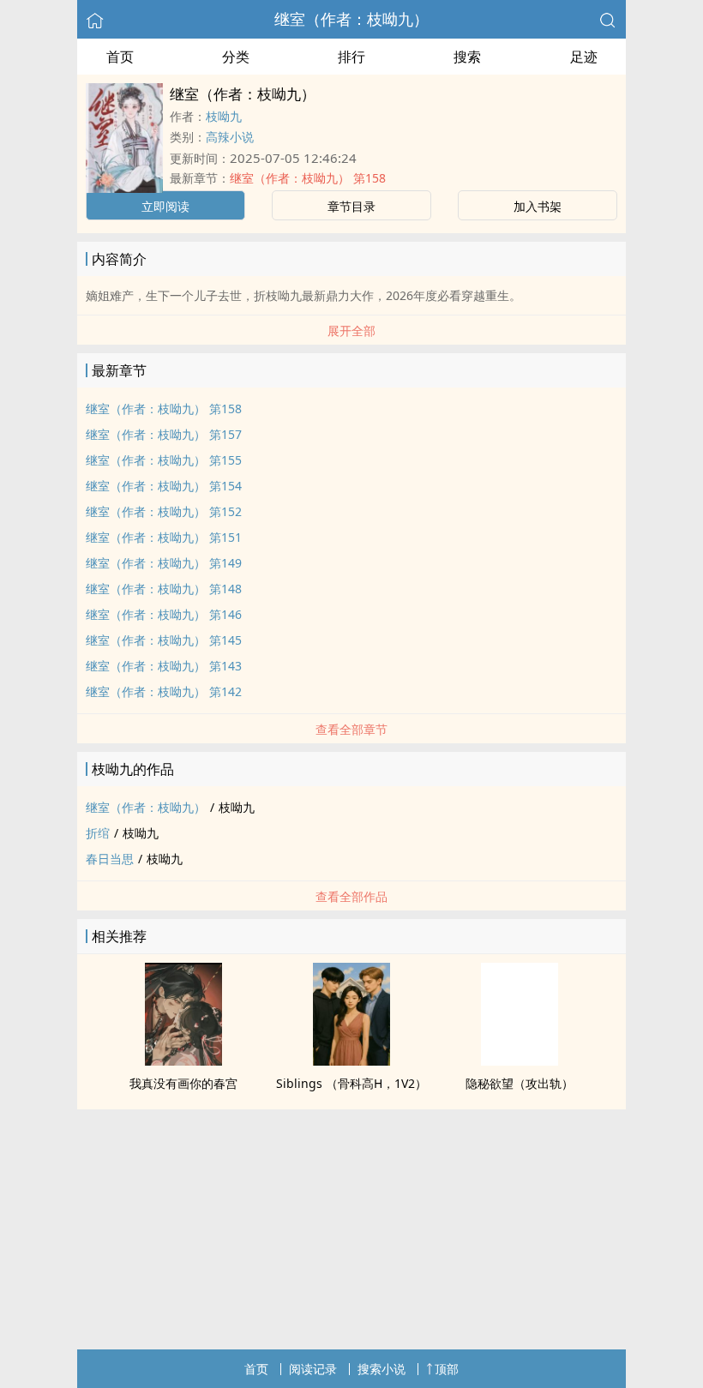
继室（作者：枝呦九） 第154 (164, 486)
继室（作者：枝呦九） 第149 (164, 563)
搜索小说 (382, 1369)
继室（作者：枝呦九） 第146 (164, 614)
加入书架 (538, 206)
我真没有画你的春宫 (183, 1083)
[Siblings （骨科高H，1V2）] (351, 1060)
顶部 (447, 1369)
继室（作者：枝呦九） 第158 (308, 178)
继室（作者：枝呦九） (351, 19)
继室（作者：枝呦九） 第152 (164, 511)
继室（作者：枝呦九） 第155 (164, 460)
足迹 (584, 56)
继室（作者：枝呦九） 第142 (164, 691)
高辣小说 (230, 137)
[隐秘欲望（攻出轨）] (519, 1060)
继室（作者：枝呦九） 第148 (164, 588)
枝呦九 (224, 116)
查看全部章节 (351, 729)
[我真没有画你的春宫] (183, 1060)
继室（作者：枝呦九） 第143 (164, 666)
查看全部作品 (351, 896)
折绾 (98, 833)
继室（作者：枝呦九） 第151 (164, 537)
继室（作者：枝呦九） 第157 (164, 434)
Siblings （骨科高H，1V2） (351, 1083)
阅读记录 (313, 1369)
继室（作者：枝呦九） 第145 (164, 640)
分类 (235, 56)
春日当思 (110, 858)
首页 (120, 56)
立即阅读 (165, 206)
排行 (351, 56)
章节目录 (351, 206)
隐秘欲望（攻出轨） (520, 1083)
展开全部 (351, 330)
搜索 (467, 56)
